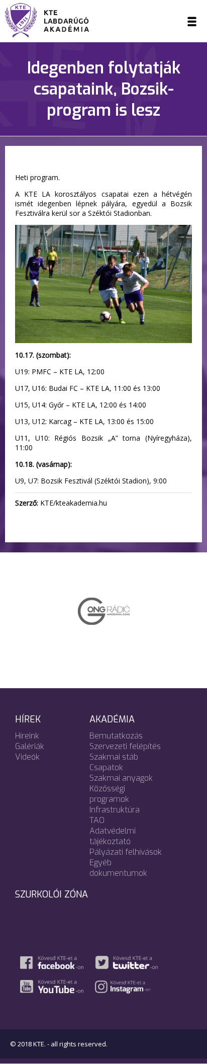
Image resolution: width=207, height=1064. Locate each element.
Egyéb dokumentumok (118, 867)
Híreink (27, 735)
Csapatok (106, 767)
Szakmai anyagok (121, 778)
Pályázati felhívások (125, 852)
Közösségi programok (109, 793)
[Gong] (104, 610)
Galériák (29, 746)
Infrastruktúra (114, 809)
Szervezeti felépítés (125, 746)
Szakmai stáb (113, 757)
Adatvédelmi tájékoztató (112, 836)
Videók (27, 757)
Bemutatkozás (116, 735)
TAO (97, 820)
